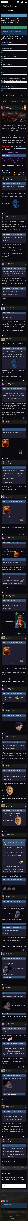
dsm (15, 183)
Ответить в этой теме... (10, 1185)
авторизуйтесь (9, 1179)
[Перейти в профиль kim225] (3, 1106)
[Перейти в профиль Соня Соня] (3, 217)
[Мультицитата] (2, 171)
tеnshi (15, 268)
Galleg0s (7, 178)
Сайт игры (14, 133)
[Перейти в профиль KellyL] (3, 496)
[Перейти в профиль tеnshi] (3, 308)
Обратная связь (13, 1216)
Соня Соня (8, 216)
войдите (10, 94)
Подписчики (12, 1190)
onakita (7, 461)
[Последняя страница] (26, 101)
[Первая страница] (2, 103)
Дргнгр (7, 263)
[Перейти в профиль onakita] (3, 462)
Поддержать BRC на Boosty (14, 15)
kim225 (7, 1106)
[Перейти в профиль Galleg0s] (3, 178)
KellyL (7, 496)
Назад (4, 101)
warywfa (16, 840)
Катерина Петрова (5, 1209)
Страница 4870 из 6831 (14, 101)
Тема (4, 1215)
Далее (23, 101)
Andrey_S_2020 (19, 842)
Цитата (6, 170)
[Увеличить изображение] (14, 116)
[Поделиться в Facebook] (7, 1201)
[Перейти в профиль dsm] (3, 339)
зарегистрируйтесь (18, 94)
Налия (5, 22)
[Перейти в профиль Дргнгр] (3, 263)
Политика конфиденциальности (16, 1215)
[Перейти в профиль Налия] (3, 107)
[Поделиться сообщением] (22, 108)
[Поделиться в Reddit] (2, 1201)
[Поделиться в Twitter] (4, 1201)
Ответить (14, 27)
